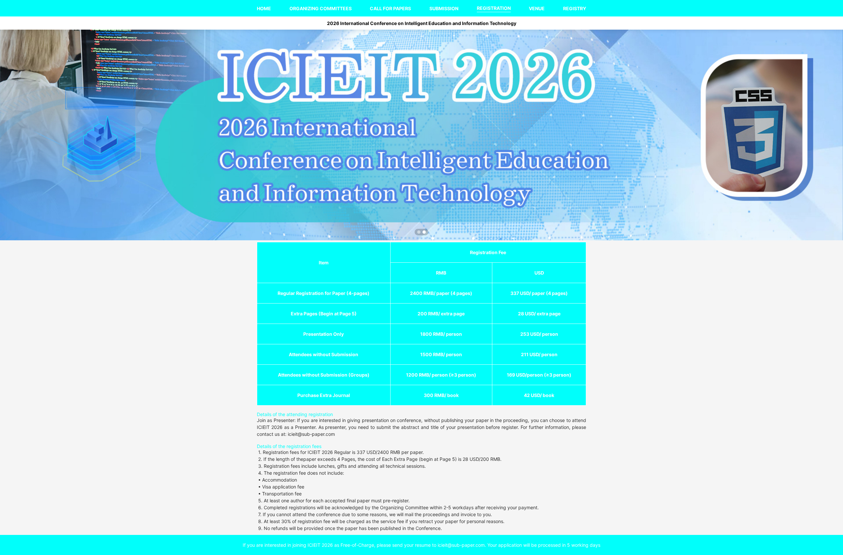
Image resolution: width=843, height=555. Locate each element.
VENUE (537, 8)
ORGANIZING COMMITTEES (320, 8)
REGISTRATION (494, 8)
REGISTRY (574, 8)
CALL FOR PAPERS (390, 8)
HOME (264, 8)
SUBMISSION (443, 8)
